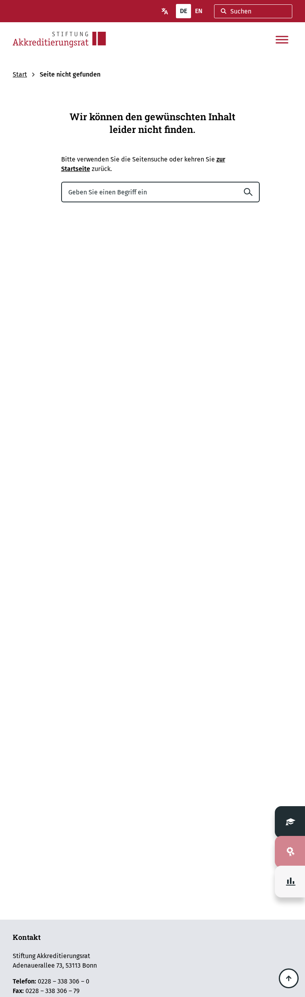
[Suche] (251, 192)
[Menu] (282, 39)
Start (20, 74)
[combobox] (253, 11)
